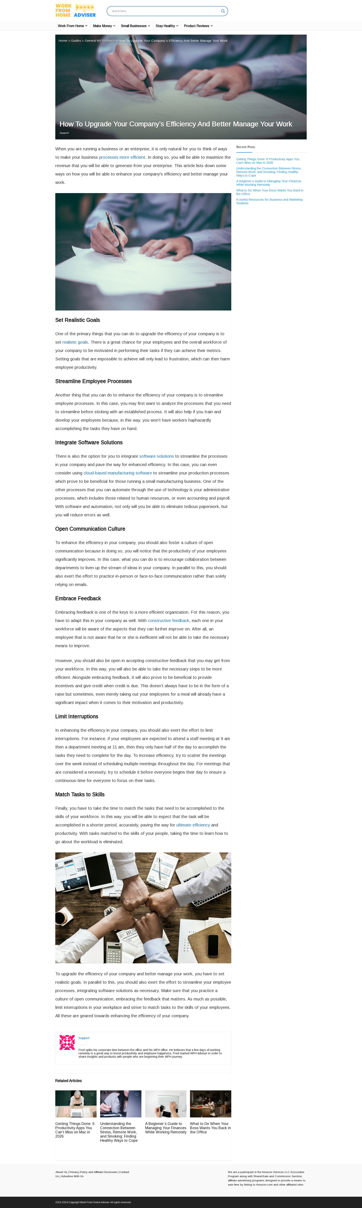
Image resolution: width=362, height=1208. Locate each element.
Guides (76, 40)
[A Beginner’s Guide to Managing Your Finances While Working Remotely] (165, 1093)
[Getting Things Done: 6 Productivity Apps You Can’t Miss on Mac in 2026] (76, 1093)
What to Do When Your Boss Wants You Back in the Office (210, 1128)
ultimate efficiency (193, 825)
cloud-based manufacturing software (118, 473)
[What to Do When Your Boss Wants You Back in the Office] (210, 1093)
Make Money (102, 26)
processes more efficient (122, 157)
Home (62, 40)
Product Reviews (196, 26)
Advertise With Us (72, 1176)
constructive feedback (168, 620)
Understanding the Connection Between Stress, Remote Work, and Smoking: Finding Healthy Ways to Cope (119, 1132)
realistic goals (75, 342)
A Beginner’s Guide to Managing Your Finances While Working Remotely (165, 1128)
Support (64, 132)
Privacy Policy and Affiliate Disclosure (93, 1172)
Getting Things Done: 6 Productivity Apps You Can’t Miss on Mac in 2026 (74, 1130)
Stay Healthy (165, 26)
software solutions (156, 456)
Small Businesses (134, 26)
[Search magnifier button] (223, 11)
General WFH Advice (100, 40)
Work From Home (71, 26)
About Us (61, 1172)
